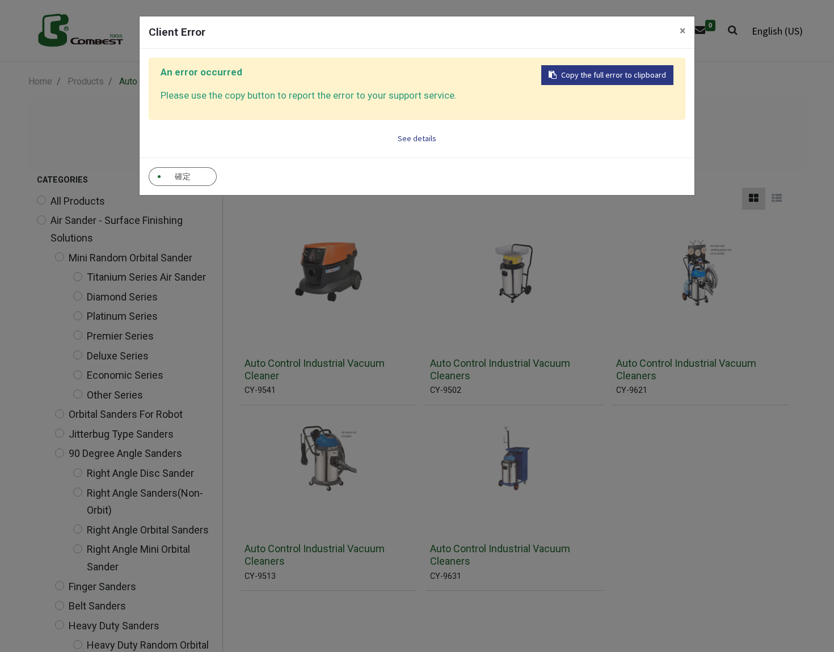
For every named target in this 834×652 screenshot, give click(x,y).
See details (417, 138)
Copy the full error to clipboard (613, 75)
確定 (183, 176)
